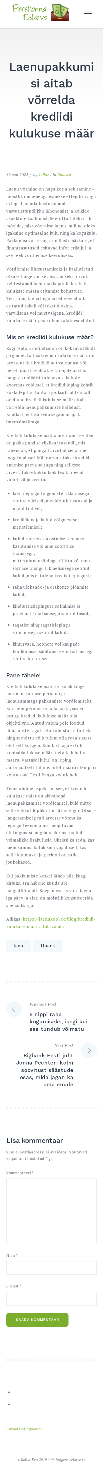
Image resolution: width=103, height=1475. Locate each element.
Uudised (64, 174)
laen (18, 945)
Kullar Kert (29, 1459)
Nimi (12, 1255)
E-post (14, 1286)
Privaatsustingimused (24, 1429)
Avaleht (23, 27)
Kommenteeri (20, 1173)
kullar (43, 174)
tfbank (48, 945)
